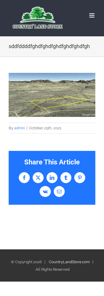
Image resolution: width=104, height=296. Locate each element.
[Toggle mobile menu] (92, 15)
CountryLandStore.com (69, 262)
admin (19, 128)
